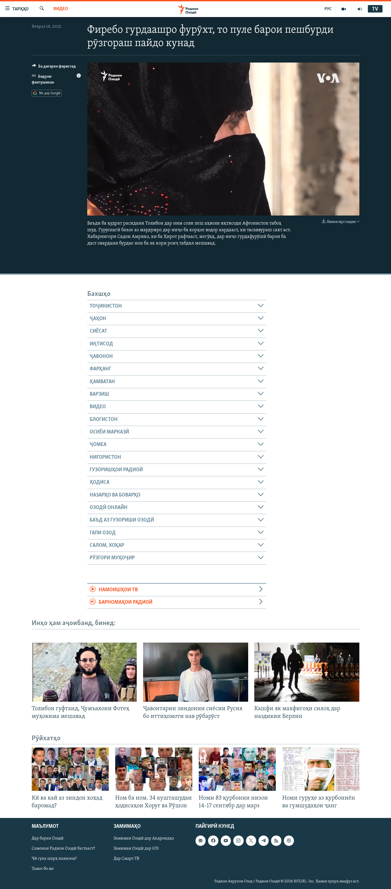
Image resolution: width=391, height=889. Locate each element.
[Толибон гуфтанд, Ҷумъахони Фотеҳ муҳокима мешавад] (84, 672)
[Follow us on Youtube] (226, 841)
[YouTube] (344, 9)
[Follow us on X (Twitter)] (251, 841)
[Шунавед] (360, 9)
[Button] (54, 68)
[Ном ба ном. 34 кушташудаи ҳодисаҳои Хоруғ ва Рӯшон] (153, 769)
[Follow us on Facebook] (213, 841)
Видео (60, 9)
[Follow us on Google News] (201, 841)
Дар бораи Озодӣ (48, 838)
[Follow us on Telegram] (264, 841)
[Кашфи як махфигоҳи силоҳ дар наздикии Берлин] (306, 672)
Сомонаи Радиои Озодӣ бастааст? (63, 848)
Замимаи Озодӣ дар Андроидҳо (144, 838)
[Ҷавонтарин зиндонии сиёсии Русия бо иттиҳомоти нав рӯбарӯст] (195, 672)
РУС (328, 9)
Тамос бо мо (43, 869)
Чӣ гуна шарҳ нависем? (54, 859)
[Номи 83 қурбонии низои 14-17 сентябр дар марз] (237, 769)
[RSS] (276, 841)
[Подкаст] (289, 841)
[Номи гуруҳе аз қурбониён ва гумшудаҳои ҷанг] (320, 769)
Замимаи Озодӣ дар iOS (136, 848)
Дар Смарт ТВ (126, 859)
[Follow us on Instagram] (238, 841)
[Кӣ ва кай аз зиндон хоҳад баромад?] (70, 769)
